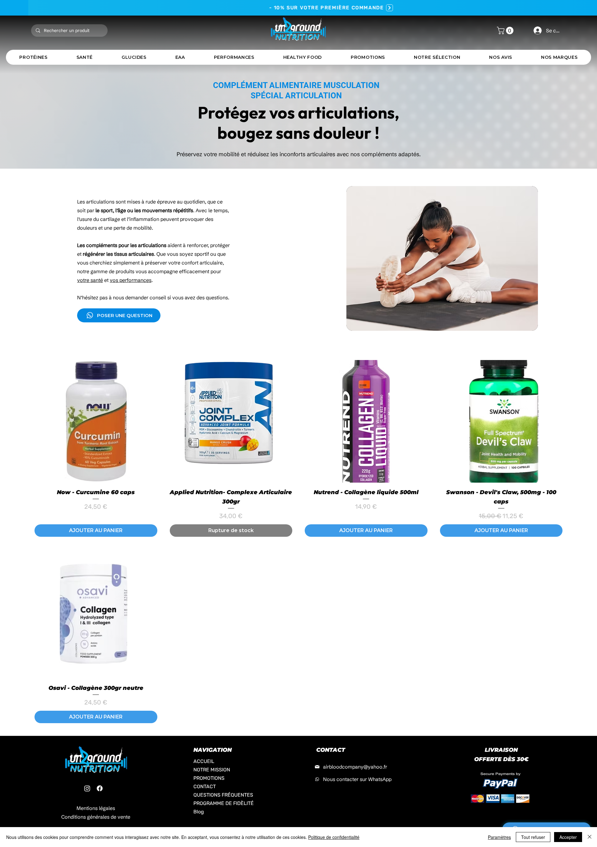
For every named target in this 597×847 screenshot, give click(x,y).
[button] (506, 30)
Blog (198, 812)
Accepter (568, 837)
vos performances (130, 280)
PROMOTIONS (208, 778)
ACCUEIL (203, 761)
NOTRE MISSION (211, 770)
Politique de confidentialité (333, 837)
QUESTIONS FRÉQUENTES (220, 795)
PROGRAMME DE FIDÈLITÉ (220, 803)
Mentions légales (95, 808)
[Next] (361, 7)
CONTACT (204, 786)
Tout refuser (533, 837)
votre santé (90, 280)
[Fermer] (589, 837)
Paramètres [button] (499, 837)
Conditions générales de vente (95, 817)
